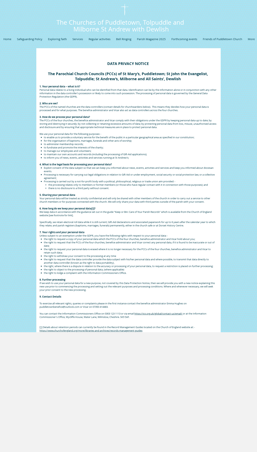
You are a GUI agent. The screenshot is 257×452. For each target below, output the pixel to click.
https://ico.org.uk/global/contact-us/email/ (158, 313)
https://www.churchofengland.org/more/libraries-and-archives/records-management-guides (91, 330)
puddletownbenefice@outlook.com (59, 306)
